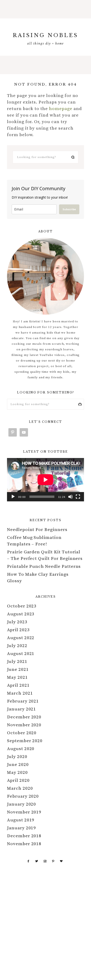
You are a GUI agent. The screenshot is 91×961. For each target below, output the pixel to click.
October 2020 (21, 733)
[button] (45, 9)
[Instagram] (45, 861)
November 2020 (24, 725)
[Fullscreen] (78, 496)
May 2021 (17, 677)
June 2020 (18, 764)
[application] (45, 479)
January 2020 (21, 804)
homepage (60, 108)
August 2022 (20, 638)
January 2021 (21, 709)
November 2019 (24, 812)
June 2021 (18, 669)
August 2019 (20, 820)
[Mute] (70, 496)
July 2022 (17, 645)
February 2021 (23, 701)
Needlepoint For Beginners (37, 529)
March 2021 (20, 693)
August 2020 (20, 748)
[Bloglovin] (61, 861)
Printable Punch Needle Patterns (44, 566)
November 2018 (24, 844)
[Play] (13, 496)
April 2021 (18, 685)
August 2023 (20, 614)
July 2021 (17, 661)
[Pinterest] (53, 861)
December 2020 (24, 717)
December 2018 (24, 836)
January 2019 (21, 828)
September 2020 (24, 741)
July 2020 (17, 756)
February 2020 (23, 796)
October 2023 (21, 606)
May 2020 (17, 772)
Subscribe (69, 209)
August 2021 (20, 653)
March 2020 (20, 788)
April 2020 (18, 780)
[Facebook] (28, 861)
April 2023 (18, 630)
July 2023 (17, 622)
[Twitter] (37, 861)
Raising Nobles (45, 35)
